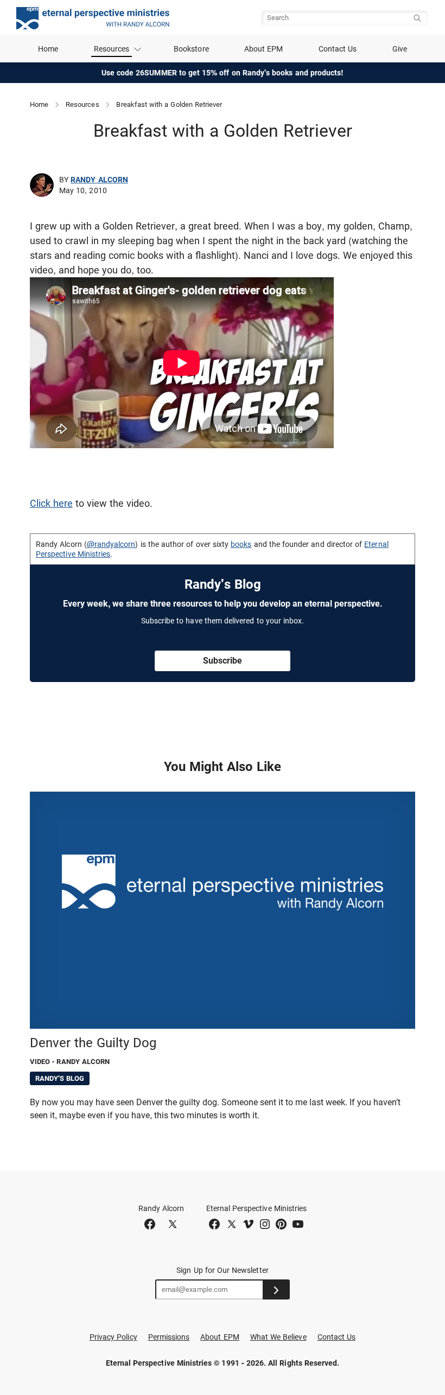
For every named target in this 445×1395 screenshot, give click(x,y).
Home (48, 48)
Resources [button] (112, 48)
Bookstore (191, 48)
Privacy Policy (113, 1337)
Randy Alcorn (99, 179)
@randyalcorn (111, 544)
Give (399, 48)
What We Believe (278, 1337)
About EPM (263, 48)
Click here (51, 503)
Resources (82, 104)
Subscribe (222, 660)
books (241, 544)
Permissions (169, 1337)
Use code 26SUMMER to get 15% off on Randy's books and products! (222, 72)
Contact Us (338, 48)
